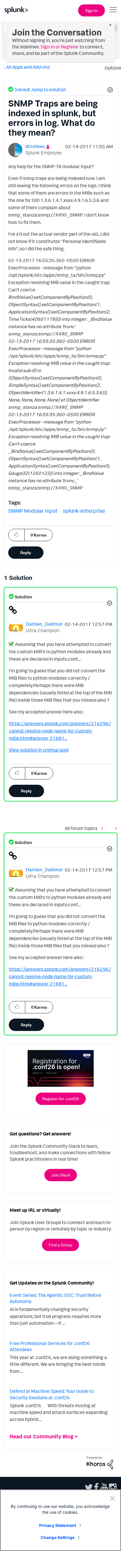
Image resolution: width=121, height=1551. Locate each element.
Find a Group (60, 1244)
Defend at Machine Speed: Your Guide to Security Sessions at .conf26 (52, 1394)
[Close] (112, 1498)
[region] (60, 1520)
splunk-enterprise (84, 510)
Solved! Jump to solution (40, 89)
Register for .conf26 (60, 1098)
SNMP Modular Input (33, 510)
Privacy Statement (57, 1525)
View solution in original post (39, 750)
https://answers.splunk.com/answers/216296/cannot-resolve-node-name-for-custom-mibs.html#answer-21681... (60, 730)
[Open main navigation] (113, 9)
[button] (109, 90)
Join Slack (60, 1174)
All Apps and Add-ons (28, 67)
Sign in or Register (60, 47)
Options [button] (111, 68)
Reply (25, 552)
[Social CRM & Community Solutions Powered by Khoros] (100, 1462)
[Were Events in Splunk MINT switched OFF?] (103, 828)
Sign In (91, 10)
